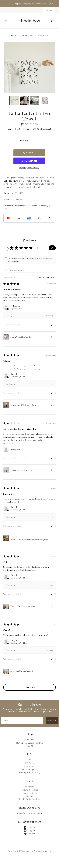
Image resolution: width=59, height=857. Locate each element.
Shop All (29, 746)
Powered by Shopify (42, 851)
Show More (8, 443)
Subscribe (51, 720)
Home (13, 35)
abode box (28, 851)
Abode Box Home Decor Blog (29, 813)
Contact (29, 796)
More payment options (29, 167)
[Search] (52, 21)
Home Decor (29, 739)
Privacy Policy (30, 766)
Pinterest (30, 833)
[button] (40, 248)
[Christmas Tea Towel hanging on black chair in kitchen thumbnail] (24, 100)
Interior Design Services (29, 799)
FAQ (29, 760)
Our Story (29, 786)
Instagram (30, 830)
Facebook (30, 827)
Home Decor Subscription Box (29, 743)
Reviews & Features (29, 790)
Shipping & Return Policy (29, 772)
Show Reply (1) (10, 316)
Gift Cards (29, 763)
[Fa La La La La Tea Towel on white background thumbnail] (45, 100)
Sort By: (41, 277)
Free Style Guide (30, 793)
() (49, 10)
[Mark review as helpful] (52, 325)
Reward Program (29, 769)
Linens (22, 35)
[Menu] (5, 21)
